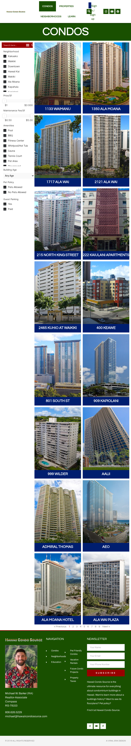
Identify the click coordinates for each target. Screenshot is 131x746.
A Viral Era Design (116, 741)
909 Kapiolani (106, 401)
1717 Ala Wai (57, 182)
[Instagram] (105, 11)
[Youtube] (111, 11)
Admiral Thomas (57, 547)
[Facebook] (117, 11)
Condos (47, 6)
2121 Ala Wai (106, 182)
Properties (66, 6)
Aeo (106, 547)
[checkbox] (19, 56)
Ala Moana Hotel (58, 620)
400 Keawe (106, 328)
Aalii (106, 474)
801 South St (58, 401)
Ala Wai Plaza (106, 620)
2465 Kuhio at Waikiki (58, 328)
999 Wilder (58, 474)
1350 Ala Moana (106, 109)
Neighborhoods (51, 16)
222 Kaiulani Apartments (106, 255)
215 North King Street (58, 255)
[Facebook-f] (103, 726)
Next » (106, 626)
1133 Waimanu (58, 109)
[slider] (4, 101)
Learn (71, 16)
